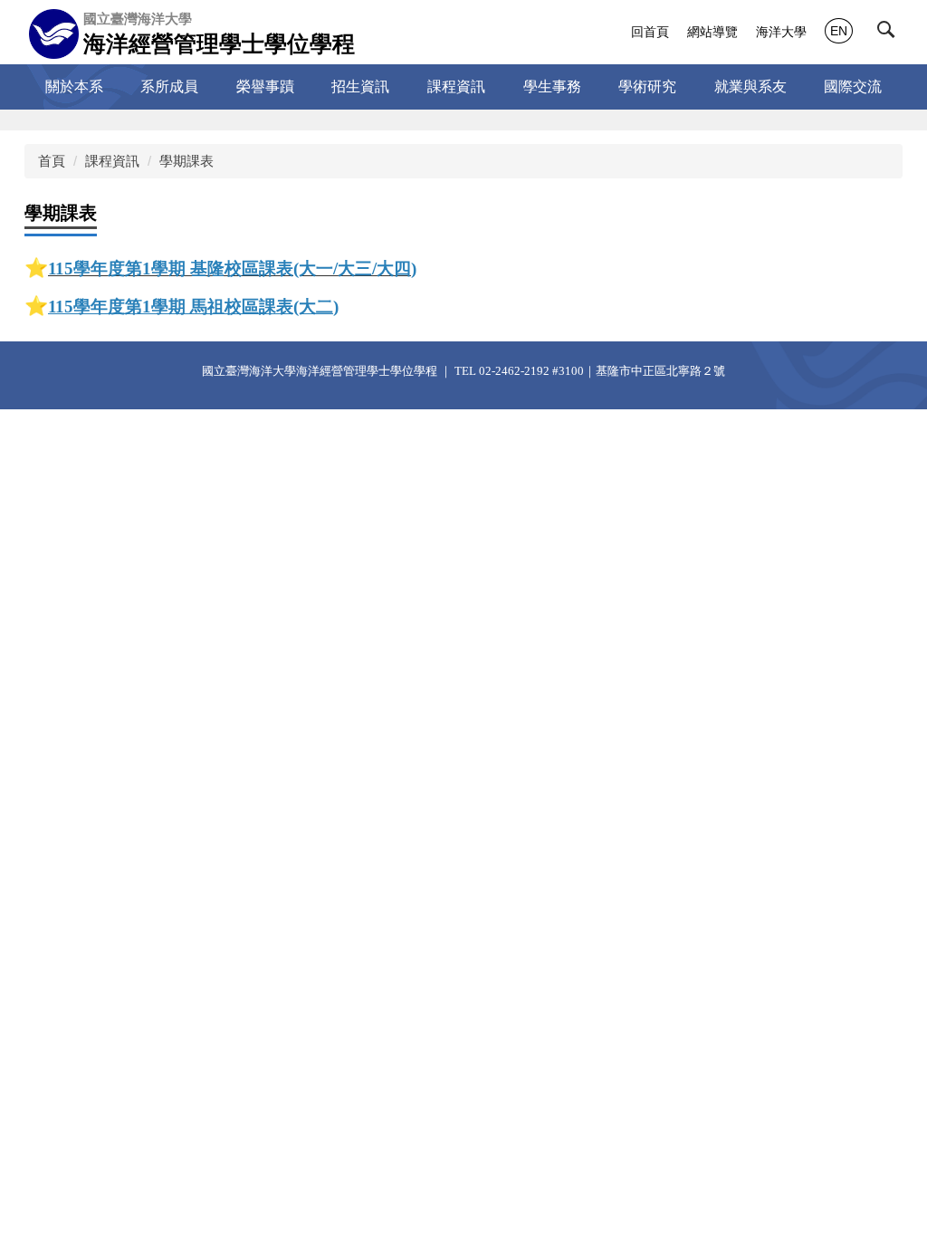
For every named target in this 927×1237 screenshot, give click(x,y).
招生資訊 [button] (360, 86)
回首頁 (650, 31)
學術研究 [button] (647, 86)
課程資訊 (112, 160)
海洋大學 (781, 31)
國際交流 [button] (853, 86)
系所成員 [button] (169, 86)
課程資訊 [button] (456, 86)
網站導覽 (712, 31)
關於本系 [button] (74, 86)
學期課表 (186, 160)
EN (838, 31)
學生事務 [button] (552, 86)
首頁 (51, 160)
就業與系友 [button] (750, 86)
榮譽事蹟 (265, 86)
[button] (890, 33)
